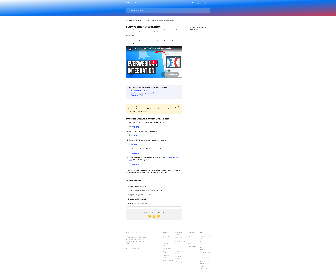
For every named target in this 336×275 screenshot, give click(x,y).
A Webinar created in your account (142, 93)
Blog (164, 252)
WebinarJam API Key (137, 95)
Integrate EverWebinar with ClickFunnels (198, 28)
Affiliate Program (193, 240)
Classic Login (196, 2)
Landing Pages (167, 248)
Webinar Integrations (152, 20)
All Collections (130, 20)
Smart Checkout (180, 241)
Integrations (140, 20)
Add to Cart (178, 244)
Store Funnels (179, 238)
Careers (190, 236)
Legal (189, 243)
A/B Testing (178, 262)
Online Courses (179, 248)
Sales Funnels (167, 236)
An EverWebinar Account (139, 91)
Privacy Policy (192, 246)
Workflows (166, 264)
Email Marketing (168, 260)
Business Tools (204, 258)
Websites (165, 240)
